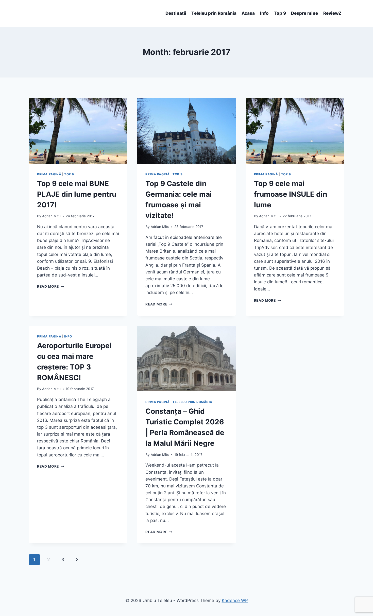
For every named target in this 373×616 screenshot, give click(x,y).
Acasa (248, 13)
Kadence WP (235, 600)
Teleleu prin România (213, 13)
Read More (50, 286)
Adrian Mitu (51, 216)
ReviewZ (332, 13)
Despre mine (304, 13)
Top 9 (280, 13)
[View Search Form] (33, 13)
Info (264, 13)
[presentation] (78, 130)
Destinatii (175, 13)
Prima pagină (49, 174)
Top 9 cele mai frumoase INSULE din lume (290, 194)
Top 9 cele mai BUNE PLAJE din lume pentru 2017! (76, 194)
